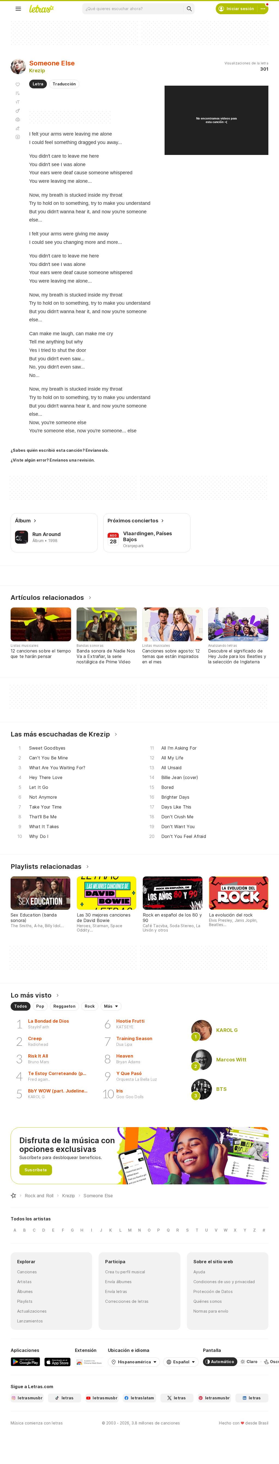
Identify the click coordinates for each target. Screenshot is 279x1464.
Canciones (27, 1272)
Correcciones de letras (126, 1301)
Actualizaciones (32, 1311)
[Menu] (18, 8)
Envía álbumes (118, 1281)
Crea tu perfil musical (125, 1272)
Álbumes (25, 1291)
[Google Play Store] (25, 1361)
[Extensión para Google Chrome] (89, 1361)
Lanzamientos (30, 1321)
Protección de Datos (213, 1291)
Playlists (24, 1301)
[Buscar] (189, 8)
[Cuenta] (262, 8)
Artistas (24, 1281)
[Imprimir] (17, 119)
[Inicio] (13, 1195)
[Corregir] (17, 128)
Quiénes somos (207, 1301)
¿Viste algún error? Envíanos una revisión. (53, 460)
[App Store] (57, 1361)
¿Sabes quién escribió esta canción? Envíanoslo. (60, 450)
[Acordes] (17, 111)
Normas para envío (211, 1311)
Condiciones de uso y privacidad (224, 1281)
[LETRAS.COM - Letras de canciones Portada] (41, 8)
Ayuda (199, 1272)
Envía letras (116, 1291)
